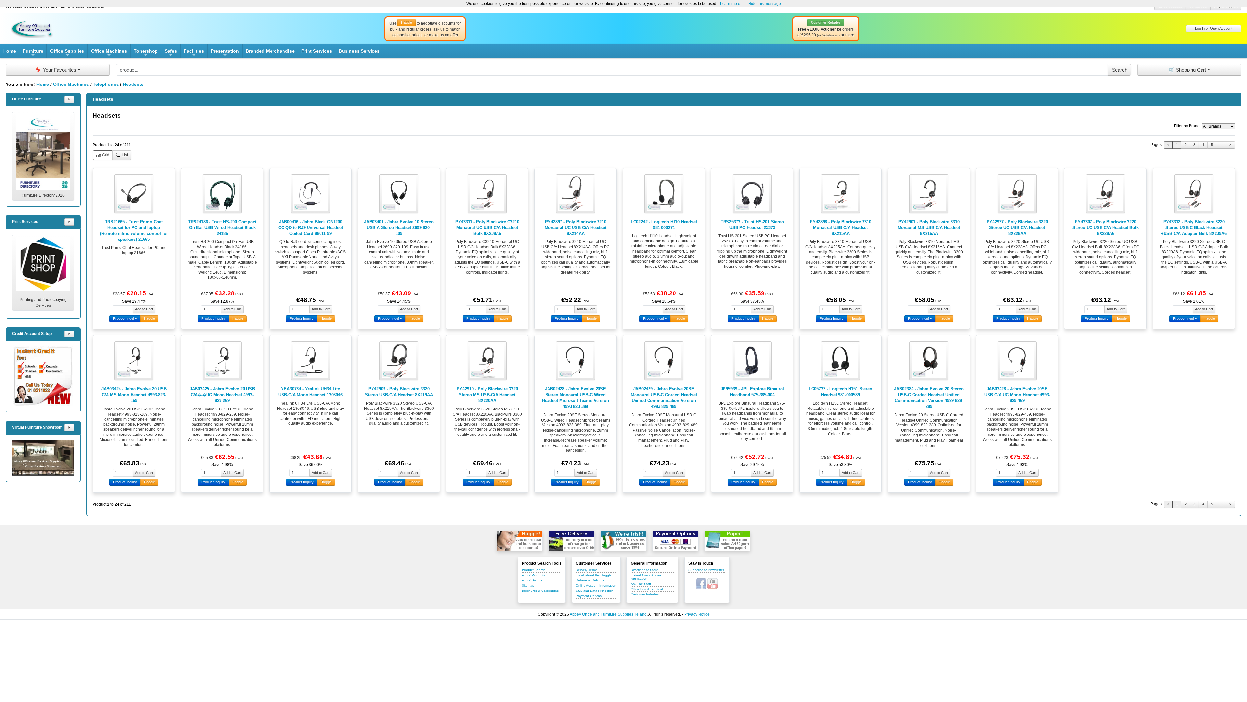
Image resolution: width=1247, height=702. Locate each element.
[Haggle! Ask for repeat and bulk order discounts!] (519, 541)
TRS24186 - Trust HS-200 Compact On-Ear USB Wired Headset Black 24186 (222, 227)
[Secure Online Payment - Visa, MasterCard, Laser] (675, 541)
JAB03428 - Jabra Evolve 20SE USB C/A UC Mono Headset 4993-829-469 (1017, 394)
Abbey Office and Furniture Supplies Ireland (608, 614)
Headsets (133, 84)
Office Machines (109, 53)
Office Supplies (67, 53)
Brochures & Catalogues (540, 590)
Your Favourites (55, 69)
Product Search (533, 570)
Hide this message (764, 3)
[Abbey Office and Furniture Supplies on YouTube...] (712, 583)
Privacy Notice (697, 614)
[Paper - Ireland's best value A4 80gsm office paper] (727, 541)
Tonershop (146, 53)
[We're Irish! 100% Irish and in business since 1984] (623, 541)
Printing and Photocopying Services (43, 302)
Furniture (33, 53)
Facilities (194, 53)
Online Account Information (596, 585)
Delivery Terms (586, 570)
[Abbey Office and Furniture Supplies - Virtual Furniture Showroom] (43, 458)
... (1221, 145)
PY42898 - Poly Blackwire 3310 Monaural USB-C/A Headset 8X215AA (840, 227)
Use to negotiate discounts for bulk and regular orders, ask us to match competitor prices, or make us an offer (425, 28)
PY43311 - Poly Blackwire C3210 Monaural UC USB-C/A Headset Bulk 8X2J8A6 (487, 227)
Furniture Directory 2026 (43, 195)
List (124, 155)
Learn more (730, 3)
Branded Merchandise (270, 51)
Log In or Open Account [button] (1213, 28)
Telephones (106, 84)
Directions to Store (644, 570)
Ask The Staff (641, 584)
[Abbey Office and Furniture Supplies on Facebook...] (701, 583)
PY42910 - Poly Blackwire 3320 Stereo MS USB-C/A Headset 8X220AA (487, 394)
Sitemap (528, 585)
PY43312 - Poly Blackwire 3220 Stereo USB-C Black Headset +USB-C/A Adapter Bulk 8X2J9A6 (1194, 227)
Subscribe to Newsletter (706, 570)
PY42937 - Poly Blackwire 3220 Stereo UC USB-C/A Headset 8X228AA (1017, 227)
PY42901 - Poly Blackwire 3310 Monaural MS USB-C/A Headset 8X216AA (929, 227)
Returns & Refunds (590, 580)
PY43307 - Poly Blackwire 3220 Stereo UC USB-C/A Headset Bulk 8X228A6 (1105, 227)
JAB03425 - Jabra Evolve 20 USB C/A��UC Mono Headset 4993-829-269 (222, 394)
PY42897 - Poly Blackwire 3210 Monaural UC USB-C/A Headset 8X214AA (575, 227)
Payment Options (589, 596)
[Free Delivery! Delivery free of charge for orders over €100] (571, 541)
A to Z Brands (532, 580)
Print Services (316, 51)
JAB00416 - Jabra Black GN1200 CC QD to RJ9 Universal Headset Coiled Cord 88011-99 (310, 227)
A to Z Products (533, 575)
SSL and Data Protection (594, 590)
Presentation (225, 53)
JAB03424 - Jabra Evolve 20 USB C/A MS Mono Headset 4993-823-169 (134, 394)
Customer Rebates (645, 594)
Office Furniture (26, 99)
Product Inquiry (125, 318)
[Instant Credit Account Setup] (43, 376)
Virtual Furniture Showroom (37, 427)
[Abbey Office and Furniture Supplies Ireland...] (32, 28)
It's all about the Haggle (593, 575)
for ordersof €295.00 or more (825, 28)
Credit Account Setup (32, 334)
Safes (171, 53)
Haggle (149, 318)
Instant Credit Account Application (647, 576)
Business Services (359, 51)
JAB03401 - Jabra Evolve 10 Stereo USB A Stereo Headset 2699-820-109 (399, 227)
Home (9, 51)
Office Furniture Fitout (647, 589)
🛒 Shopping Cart (1187, 69)
